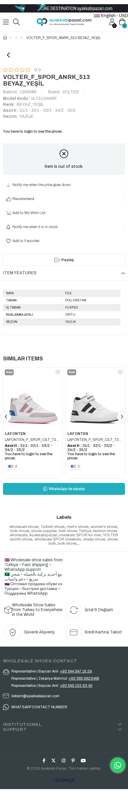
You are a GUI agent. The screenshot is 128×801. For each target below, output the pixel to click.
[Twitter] (53, 760)
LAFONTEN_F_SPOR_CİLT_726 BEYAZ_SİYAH (95, 440)
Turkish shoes (52, 527)
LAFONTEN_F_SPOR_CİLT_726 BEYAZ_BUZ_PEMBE (33, 440)
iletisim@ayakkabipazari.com (35, 696)
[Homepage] (10, 38)
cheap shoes (94, 539)
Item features (20, 273)
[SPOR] (21, 38)
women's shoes (104, 527)
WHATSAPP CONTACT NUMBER (39, 707)
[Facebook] (44, 760)
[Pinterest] (73, 760)
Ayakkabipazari (43, 535)
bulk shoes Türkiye (75, 531)
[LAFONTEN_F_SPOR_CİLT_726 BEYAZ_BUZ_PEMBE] (32, 398)
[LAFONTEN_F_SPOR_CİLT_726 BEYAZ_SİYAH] (95, 398)
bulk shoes (67, 543)
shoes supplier (44, 531)
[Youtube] (83, 760)
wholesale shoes (24, 527)
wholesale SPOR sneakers (58, 539)
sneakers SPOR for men (80, 535)
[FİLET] (16, 38)
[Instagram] (63, 760)
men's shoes (78, 527)
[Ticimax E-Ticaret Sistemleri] (64, 781)
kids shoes (19, 531)
